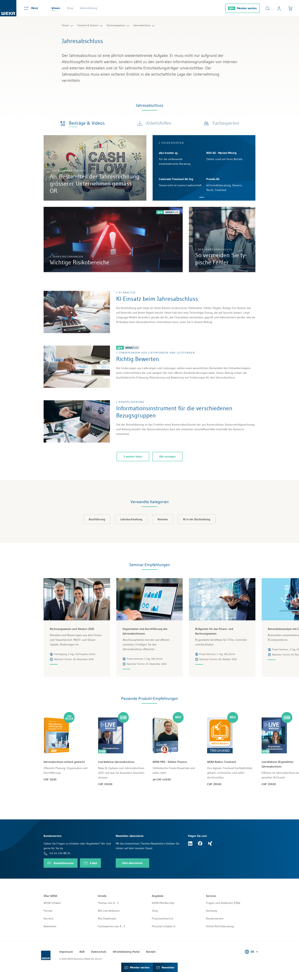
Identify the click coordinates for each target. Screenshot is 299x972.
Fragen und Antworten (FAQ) (223, 903)
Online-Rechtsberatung (220, 926)
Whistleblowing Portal (126, 951)
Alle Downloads (107, 918)
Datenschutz (98, 951)
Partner (48, 910)
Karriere (48, 918)
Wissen (56, 8)
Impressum (66, 951)
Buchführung (97, 519)
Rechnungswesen (116, 25)
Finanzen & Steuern (88, 25)
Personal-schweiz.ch (164, 926)
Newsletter (50, 926)
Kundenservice (214, 918)
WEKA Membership (163, 903)
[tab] (82, 123)
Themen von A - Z (108, 903)
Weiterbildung (88, 8)
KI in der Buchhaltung (196, 519)
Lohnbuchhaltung (131, 519)
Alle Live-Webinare (109, 910)
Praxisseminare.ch (162, 918)
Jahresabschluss (142, 25)
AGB (82, 951)
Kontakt (151, 951)
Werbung (211, 910)
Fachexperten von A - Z (111, 926)
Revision (163, 519)
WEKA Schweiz (52, 903)
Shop (70, 8)
